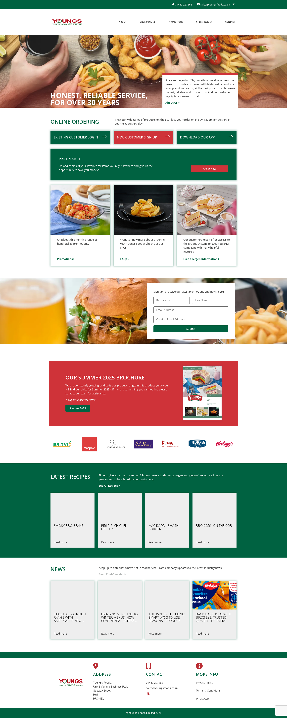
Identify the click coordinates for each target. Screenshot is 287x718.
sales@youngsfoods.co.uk (162, 688)
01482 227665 (154, 683)
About (122, 21)
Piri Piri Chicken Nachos (114, 527)
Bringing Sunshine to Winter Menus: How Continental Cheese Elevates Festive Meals (119, 617)
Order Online (147, 21)
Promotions (176, 21)
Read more (60, 542)
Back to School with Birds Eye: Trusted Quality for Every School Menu (213, 617)
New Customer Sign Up (137, 137)
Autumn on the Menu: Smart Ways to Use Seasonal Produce (166, 617)
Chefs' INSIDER (204, 21)
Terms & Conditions (208, 690)
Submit (190, 329)
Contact (230, 21)
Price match (69, 159)
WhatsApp (202, 698)
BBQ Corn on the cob (214, 525)
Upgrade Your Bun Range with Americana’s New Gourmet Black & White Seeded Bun (70, 617)
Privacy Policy (204, 683)
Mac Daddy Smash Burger (163, 527)
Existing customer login (76, 137)
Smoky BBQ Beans (68, 525)
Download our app (197, 137)
